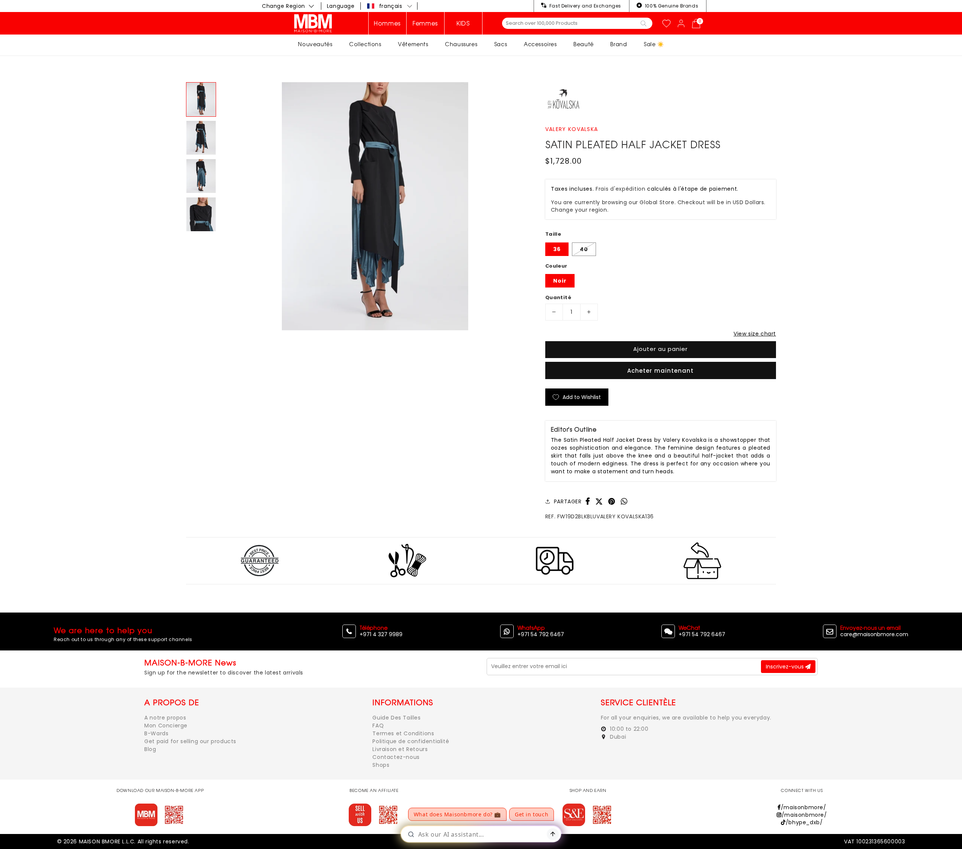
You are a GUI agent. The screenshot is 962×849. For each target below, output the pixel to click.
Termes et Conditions (403, 733)
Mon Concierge (166, 725)
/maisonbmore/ (803, 807)
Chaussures (461, 44)
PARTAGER (568, 501)
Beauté (583, 44)
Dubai (617, 737)
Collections (365, 44)
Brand (618, 44)
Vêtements (413, 44)
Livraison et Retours (400, 749)
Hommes (387, 23)
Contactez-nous (395, 757)
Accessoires (540, 44)
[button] (390, 6)
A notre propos (165, 717)
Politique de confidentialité (410, 741)
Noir (560, 281)
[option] (375, 206)
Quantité (558, 297)
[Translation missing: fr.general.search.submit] (643, 23)
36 (557, 249)
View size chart (755, 333)
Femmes (425, 23)
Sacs (500, 44)
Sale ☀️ (654, 44)
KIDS (463, 23)
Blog (150, 749)
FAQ (378, 725)
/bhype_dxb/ (804, 822)
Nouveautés (315, 44)
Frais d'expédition (621, 189)
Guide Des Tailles (396, 717)
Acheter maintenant (660, 371)
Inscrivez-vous (785, 666)
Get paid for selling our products (190, 741)
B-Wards (156, 733)
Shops (380, 765)
